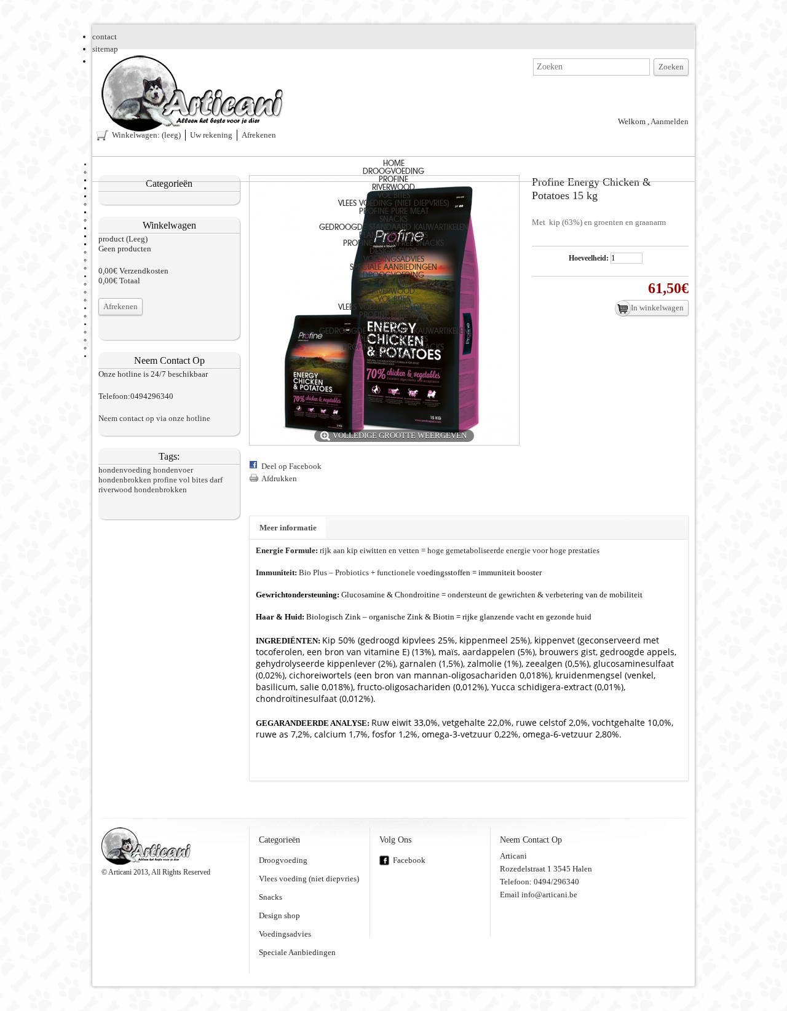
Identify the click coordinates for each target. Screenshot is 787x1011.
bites (200, 479)
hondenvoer (173, 469)
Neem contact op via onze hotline (154, 418)
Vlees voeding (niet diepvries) (393, 204)
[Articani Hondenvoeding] (193, 94)
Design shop (393, 252)
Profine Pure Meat (394, 212)
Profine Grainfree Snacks (393, 244)
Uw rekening (211, 135)
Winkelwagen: (146, 135)
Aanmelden (670, 121)
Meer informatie (288, 527)
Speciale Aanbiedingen (393, 268)
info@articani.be (549, 894)
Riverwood (393, 188)
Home (394, 164)
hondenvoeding (124, 469)
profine (165, 479)
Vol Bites (394, 196)
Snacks (393, 220)
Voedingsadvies (393, 260)
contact (104, 36)
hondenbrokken (124, 479)
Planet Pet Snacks (393, 236)
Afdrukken (279, 478)
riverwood (115, 489)
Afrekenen (259, 135)
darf (216, 479)
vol (184, 479)
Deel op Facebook (291, 466)
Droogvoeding (393, 172)
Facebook (409, 860)
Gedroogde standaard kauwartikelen (394, 228)
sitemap (105, 48)
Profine (393, 180)
